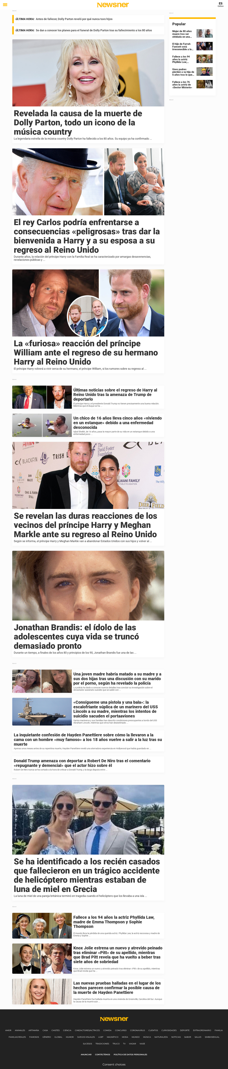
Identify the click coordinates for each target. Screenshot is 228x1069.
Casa (45, 1030)
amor (8, 1030)
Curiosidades (169, 1030)
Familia (219, 1030)
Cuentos (153, 1030)
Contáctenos (102, 1054)
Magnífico (112, 1037)
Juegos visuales (86, 1037)
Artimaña (34, 1030)
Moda (125, 1037)
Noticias (176, 1037)
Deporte (185, 1030)
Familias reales (17, 1037)
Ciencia (67, 1030)
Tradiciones (102, 1044)
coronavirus (137, 1030)
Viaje (142, 1044)
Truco (116, 1044)
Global (58, 1037)
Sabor (187, 1037)
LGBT (100, 1037)
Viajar (132, 1044)
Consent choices (114, 1064)
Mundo (136, 1037)
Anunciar (86, 1054)
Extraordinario (202, 1030)
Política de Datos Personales (130, 1054)
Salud (198, 1037)
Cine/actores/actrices (87, 1030)
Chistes (55, 1030)
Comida (107, 1030)
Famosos (34, 1037)
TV (124, 1044)
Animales (20, 1030)
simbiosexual (212, 1037)
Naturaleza (161, 1037)
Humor (70, 1037)
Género (46, 1037)
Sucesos (87, 1044)
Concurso (121, 1030)
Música (147, 1037)
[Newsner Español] (113, 5)
